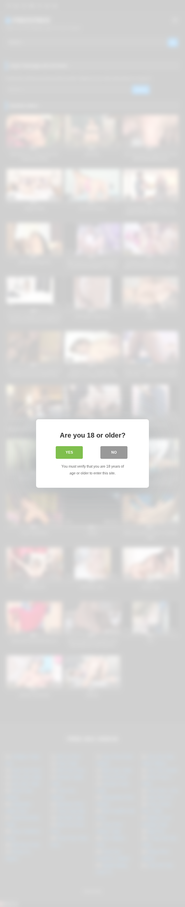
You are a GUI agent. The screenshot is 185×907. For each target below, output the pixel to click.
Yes (69, 452)
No (114, 452)
